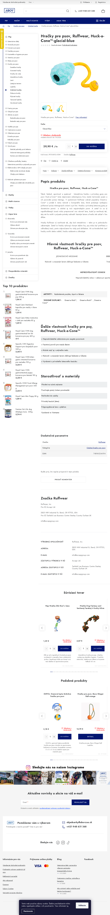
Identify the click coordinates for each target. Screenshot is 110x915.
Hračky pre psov (13, 64)
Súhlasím (82, 905)
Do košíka (92, 146)
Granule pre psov (13, 45)
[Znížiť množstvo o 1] (69, 146)
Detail (90, 737)
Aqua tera (12, 214)
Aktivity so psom (13, 115)
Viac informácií (81, 117)
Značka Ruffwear (67, 171)
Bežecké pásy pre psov (17, 118)
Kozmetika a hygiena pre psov (18, 54)
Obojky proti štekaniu (17, 174)
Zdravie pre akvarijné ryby (19, 228)
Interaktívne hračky (16, 77)
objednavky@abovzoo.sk (79, 822)
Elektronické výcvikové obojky (20, 171)
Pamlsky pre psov (13, 51)
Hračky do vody (15, 74)
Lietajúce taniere (15, 83)
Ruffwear (73, 155)
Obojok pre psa (13, 112)
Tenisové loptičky (16, 100)
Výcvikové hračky (16, 103)
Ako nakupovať (8, 880)
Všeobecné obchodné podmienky (14, 2)
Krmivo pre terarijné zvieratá (19, 237)
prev (42, 628)
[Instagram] (63, 842)
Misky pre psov (12, 61)
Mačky (11, 195)
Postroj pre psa (13, 108)
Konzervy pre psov (14, 48)
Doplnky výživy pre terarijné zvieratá (22, 243)
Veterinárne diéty (13, 41)
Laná (11, 80)
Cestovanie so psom (14, 130)
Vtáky (10, 207)
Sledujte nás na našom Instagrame (58, 767)
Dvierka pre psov (13, 136)
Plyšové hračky (15, 96)
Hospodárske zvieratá (17, 271)
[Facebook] (58, 842)
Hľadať (68, 11)
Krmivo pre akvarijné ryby (18, 222)
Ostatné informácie (84, 171)
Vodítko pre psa (13, 127)
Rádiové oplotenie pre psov (17, 179)
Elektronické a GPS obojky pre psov (20, 168)
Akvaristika (11, 219)
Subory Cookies (8, 889)
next (105, 628)
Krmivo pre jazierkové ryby (19, 255)
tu (67, 906)
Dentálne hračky (15, 67)
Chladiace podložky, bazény (17, 161)
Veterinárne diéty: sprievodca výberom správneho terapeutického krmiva (67, 868)
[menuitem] (7, 20)
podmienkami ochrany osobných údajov (55, 808)
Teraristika (11, 234)
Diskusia (54, 171)
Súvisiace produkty (101, 171)
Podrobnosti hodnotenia (69, 45)
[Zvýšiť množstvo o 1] (76, 146)
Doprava (6, 884)
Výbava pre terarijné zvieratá (20, 240)
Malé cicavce (14, 201)
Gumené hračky (15, 70)
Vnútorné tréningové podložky (20, 153)
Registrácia (102, 2)
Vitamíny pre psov (14, 58)
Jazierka (10, 252)
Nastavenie (28, 911)
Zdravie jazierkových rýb (18, 262)
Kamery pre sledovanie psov (19, 156)
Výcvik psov (11, 146)
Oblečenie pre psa (14, 133)
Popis (45, 171)
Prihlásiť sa (80, 802)
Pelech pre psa (13, 143)
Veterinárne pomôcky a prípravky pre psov (22, 164)
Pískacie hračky (15, 93)
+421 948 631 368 (86, 11)
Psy (9, 37)
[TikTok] (68, 842)
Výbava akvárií (15, 225)
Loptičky (13, 87)
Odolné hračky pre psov (96, 448)
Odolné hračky (16, 90)
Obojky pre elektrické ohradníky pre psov (22, 184)
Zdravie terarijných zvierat (19, 247)
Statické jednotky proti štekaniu (20, 149)
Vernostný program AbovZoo (12, 893)
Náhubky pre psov (14, 140)
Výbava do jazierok (16, 258)
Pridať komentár (63, 479)
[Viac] (100, 20)
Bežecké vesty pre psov (18, 121)
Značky (11, 277)
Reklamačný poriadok (10, 876)
